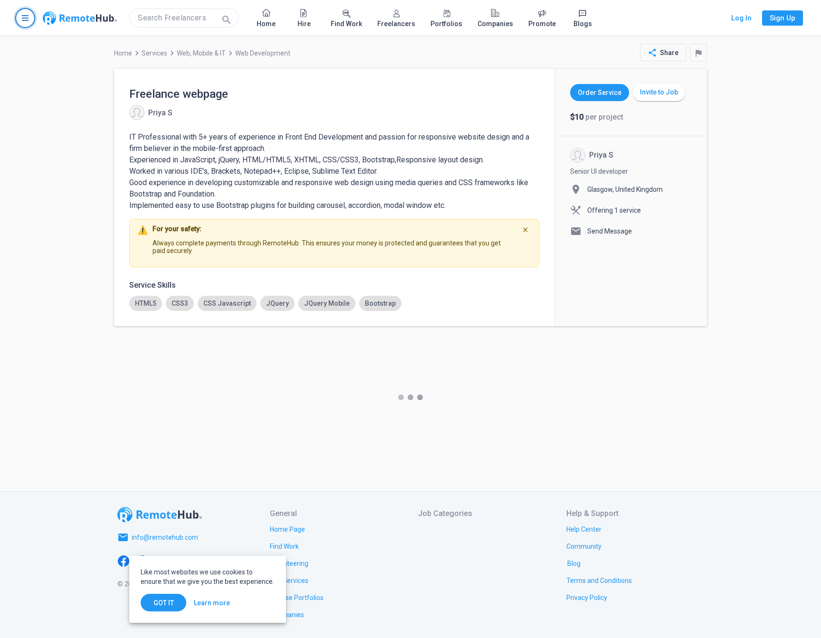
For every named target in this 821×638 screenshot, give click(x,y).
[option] (145, 303)
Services (154, 53)
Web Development (262, 53)
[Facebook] (123, 560)
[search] (184, 18)
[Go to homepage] (80, 18)
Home (123, 53)
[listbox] (334, 303)
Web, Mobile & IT (201, 53)
